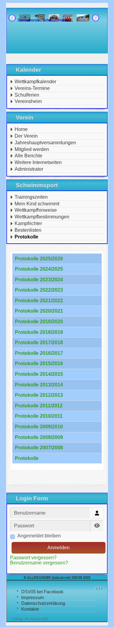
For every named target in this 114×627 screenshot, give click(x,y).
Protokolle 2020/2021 (39, 311)
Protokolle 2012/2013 (39, 395)
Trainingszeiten (31, 197)
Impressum (32, 597)
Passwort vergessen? (33, 557)
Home (21, 129)
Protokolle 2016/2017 (39, 353)
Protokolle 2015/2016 (39, 363)
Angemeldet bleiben (39, 535)
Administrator (29, 169)
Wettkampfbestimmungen (42, 216)
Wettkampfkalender (35, 81)
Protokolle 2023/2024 (39, 279)
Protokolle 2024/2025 (39, 269)
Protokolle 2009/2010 (39, 426)
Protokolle (26, 236)
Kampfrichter (28, 223)
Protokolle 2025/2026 (39, 258)
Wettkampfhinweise (36, 210)
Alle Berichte (28, 155)
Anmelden (58, 547)
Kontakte (30, 609)
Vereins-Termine (32, 88)
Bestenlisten (28, 230)
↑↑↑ (98, 587)
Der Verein (26, 136)
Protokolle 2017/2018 (39, 342)
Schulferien (27, 95)
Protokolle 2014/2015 (39, 374)
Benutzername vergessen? (39, 562)
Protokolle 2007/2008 (39, 447)
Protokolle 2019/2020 (39, 321)
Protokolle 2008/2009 (39, 437)
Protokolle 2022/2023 (39, 290)
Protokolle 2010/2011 (39, 416)
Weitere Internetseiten (38, 162)
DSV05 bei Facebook (42, 591)
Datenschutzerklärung (43, 603)
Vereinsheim (28, 101)
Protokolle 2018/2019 (39, 332)
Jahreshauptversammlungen (45, 142)
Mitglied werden (32, 149)
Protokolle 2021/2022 (39, 300)
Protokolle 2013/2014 (39, 384)
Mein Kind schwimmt (37, 203)
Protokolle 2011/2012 (39, 405)
